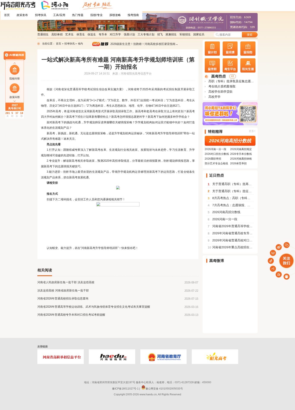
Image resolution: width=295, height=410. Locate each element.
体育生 (80, 34)
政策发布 (22, 15)
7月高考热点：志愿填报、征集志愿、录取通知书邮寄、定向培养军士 (231, 205)
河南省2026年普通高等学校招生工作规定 (231, 226)
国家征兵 (199, 34)
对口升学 (115, 34)
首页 (7, 15)
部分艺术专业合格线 (216, 163)
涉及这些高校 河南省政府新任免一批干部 (63, 290)
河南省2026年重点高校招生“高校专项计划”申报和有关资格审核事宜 (231, 247)
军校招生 (185, 34)
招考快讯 (40, 15)
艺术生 (69, 34)
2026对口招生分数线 (217, 153)
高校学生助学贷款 (220, 91)
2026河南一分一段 (215, 149)
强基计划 (129, 34)
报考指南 (133, 15)
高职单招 (57, 34)
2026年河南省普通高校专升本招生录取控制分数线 (231, 233)
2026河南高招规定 (241, 149)
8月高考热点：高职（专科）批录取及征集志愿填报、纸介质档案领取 (231, 198)
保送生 (91, 34)
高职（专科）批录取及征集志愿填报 (231, 81)
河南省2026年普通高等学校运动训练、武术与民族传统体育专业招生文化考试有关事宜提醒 (93, 306)
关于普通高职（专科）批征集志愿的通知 (231, 191)
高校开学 (214, 96)
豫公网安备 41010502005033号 (164, 388)
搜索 (249, 34)
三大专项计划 (146, 34)
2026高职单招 (213, 158)
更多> (252, 131)
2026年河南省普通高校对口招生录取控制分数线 (231, 240)
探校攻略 (115, 15)
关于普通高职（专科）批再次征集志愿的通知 (231, 184)
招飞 (160, 34)
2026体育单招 (238, 163)
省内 (80, 43)
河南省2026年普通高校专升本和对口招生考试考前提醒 (71, 314)
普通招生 (43, 34)
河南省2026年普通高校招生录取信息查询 (62, 298)
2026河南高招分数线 (230, 140)
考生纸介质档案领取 (222, 86)
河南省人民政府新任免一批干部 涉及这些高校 (65, 282)
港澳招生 (171, 34)
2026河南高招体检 (241, 158)
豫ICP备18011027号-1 (125, 388)
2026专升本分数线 (241, 153)
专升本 (103, 34)
